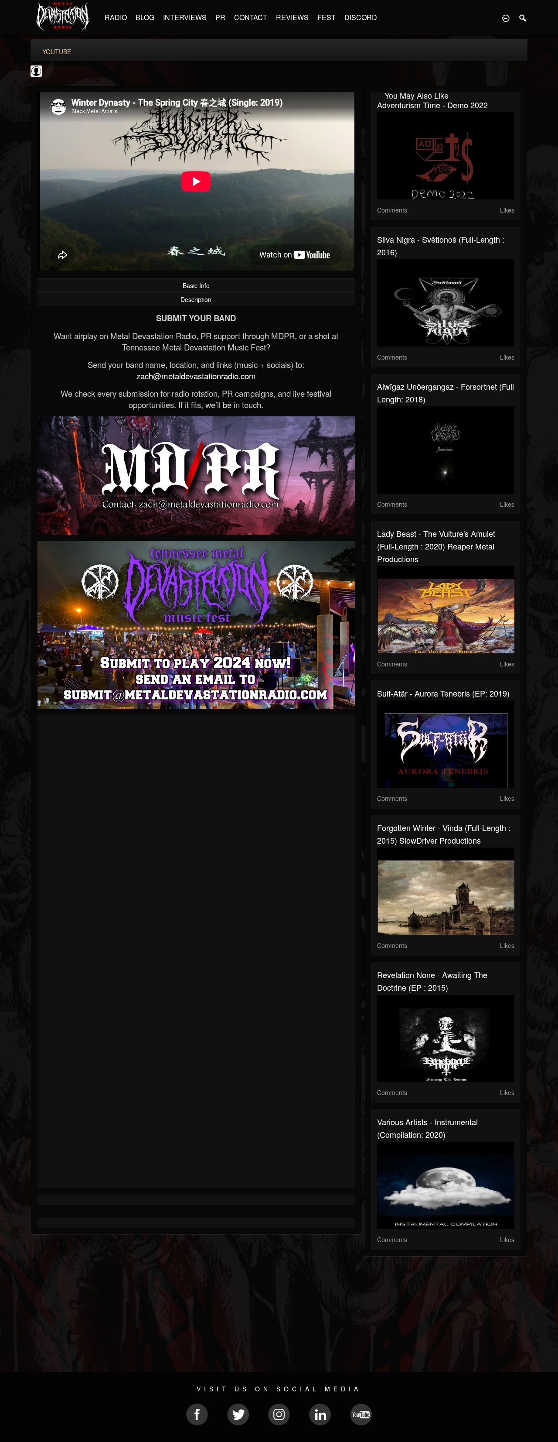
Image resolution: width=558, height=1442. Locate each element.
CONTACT (250, 17)
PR (220, 17)
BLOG (145, 17)
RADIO (116, 17)
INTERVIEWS (185, 17)
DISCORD (360, 17)
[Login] (505, 17)
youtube (56, 51)
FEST (326, 17)
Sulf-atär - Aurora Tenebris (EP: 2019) (443, 693)
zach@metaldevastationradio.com (196, 375)
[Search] (523, 17)
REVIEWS (292, 17)
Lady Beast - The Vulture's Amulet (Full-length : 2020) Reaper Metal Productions (436, 546)
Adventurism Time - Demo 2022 (432, 104)
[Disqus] (196, 838)
